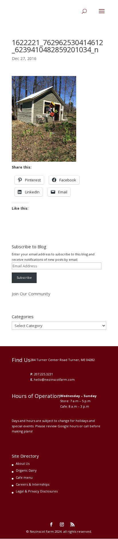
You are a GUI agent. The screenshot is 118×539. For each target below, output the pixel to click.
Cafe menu (24, 477)
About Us (23, 463)
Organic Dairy (26, 470)
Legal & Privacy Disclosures (37, 491)
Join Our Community (31, 293)
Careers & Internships (32, 484)
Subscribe (24, 277)
